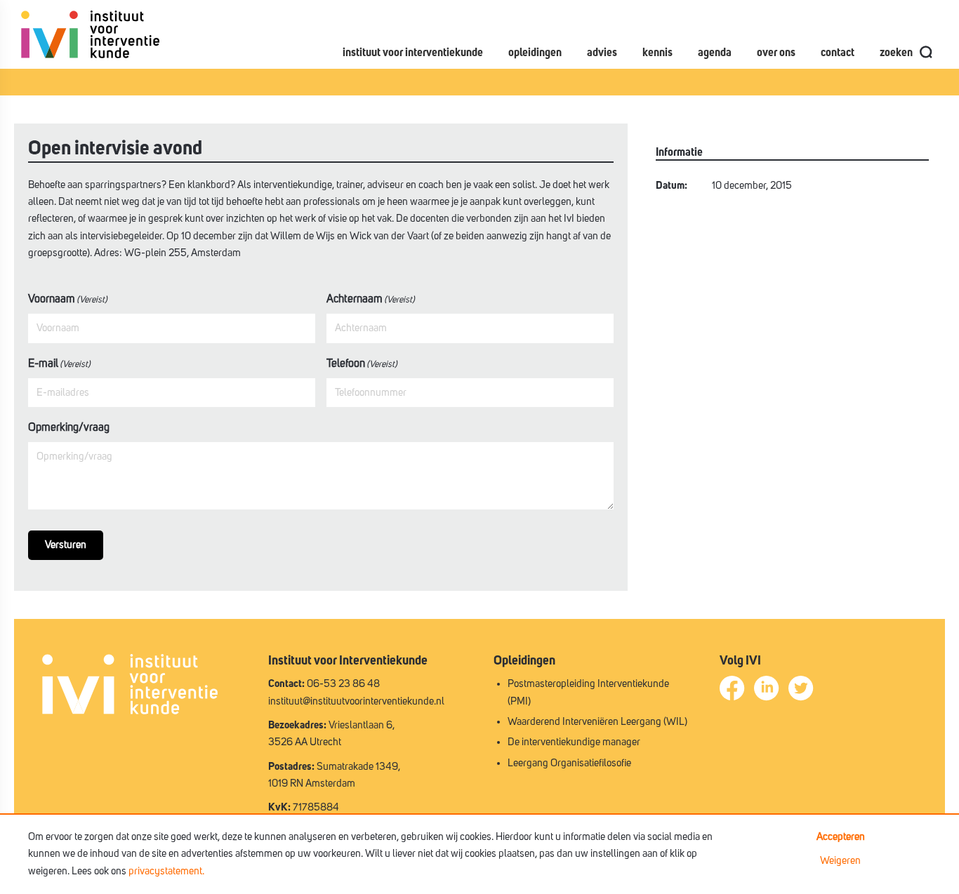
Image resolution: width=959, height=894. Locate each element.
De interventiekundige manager (574, 742)
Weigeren (840, 860)
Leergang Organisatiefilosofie (569, 763)
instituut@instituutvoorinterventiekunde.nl (356, 701)
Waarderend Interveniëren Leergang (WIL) (597, 721)
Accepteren (840, 837)
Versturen (65, 545)
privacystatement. (166, 871)
